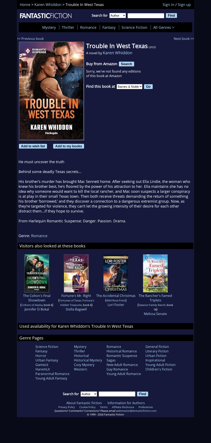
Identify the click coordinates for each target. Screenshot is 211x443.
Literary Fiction (157, 351)
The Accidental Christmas (116, 295)
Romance (88, 27)
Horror (40, 355)
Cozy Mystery (84, 364)
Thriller (68, 27)
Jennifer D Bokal (37, 309)
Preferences (145, 407)
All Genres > (164, 27)
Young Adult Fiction (160, 364)
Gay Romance (117, 369)
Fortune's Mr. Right (76, 295)
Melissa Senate (155, 313)
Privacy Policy (66, 407)
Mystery (49, 27)
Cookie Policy (87, 407)
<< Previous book (30, 38)
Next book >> (184, 38)
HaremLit (42, 369)
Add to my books (68, 146)
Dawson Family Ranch (152, 305)
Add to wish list (33, 146)
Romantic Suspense (122, 355)
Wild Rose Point (115, 300)
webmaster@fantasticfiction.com (136, 411)
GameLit (41, 364)
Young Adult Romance (124, 373)
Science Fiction (134, 27)
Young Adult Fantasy (51, 378)
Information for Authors (126, 403)
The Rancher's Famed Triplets (155, 297)
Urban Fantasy (46, 360)
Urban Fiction (155, 355)
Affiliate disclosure (123, 407)
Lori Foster (116, 304)
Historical (81, 355)
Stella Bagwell (76, 309)
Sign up (184, 4)
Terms (104, 407)
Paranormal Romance (52, 373)
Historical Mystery (88, 360)
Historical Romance (122, 351)
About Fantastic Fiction (84, 403)
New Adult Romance (122, 364)
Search (126, 64)
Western (80, 369)
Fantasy (109, 27)
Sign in (168, 4)
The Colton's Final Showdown (36, 297)
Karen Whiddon (117, 52)
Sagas (111, 360)
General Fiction (157, 346)
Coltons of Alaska (31, 305)
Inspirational (155, 360)
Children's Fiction (158, 369)
